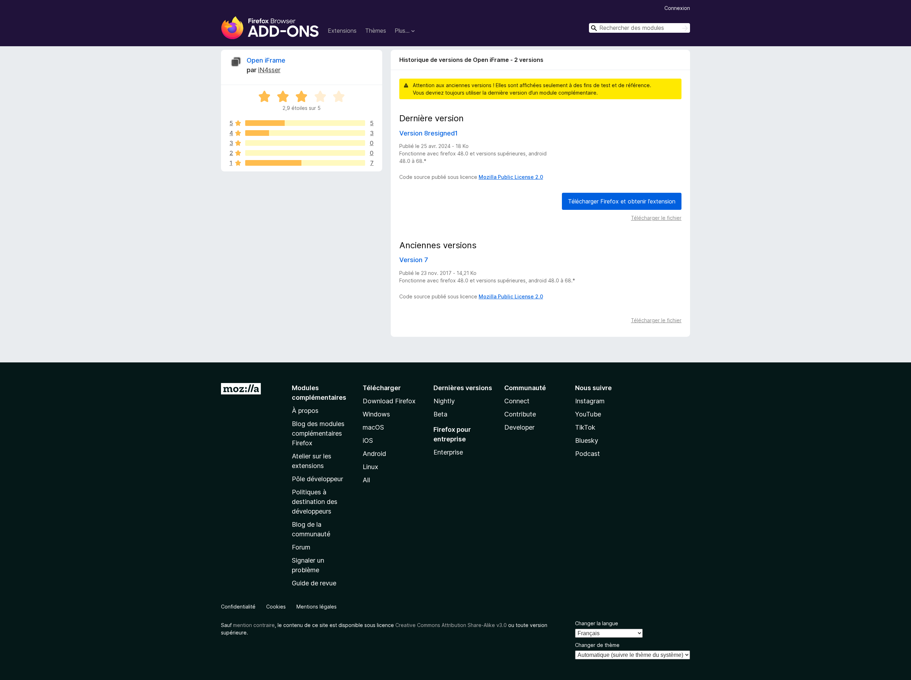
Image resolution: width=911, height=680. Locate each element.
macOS (373, 427)
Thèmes (375, 30)
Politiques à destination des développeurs (314, 501)
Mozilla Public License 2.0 (511, 177)
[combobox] (639, 28)
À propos (305, 410)
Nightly (444, 401)
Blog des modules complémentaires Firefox (318, 433)
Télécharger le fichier (656, 218)
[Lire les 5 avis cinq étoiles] (305, 123)
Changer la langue (596, 623)
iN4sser (269, 70)
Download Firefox (389, 401)
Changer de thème (597, 645)
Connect (517, 401)
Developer (519, 427)
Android (374, 453)
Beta (440, 414)
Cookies (276, 607)
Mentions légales (316, 607)
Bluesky (586, 440)
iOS (368, 440)
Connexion (677, 8)
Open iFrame (266, 60)
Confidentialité (238, 607)
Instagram (590, 401)
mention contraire (254, 625)
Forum (301, 547)
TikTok (585, 427)
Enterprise (448, 452)
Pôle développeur (317, 479)
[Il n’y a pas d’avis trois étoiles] (305, 143)
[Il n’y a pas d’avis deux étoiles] (305, 153)
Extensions (342, 30)
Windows (376, 414)
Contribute (520, 414)
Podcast (587, 453)
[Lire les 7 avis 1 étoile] (305, 163)
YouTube (588, 414)
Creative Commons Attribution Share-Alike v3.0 (451, 625)
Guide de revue (314, 583)
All (366, 480)
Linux (370, 467)
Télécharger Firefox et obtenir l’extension (621, 201)
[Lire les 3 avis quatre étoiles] (305, 133)
